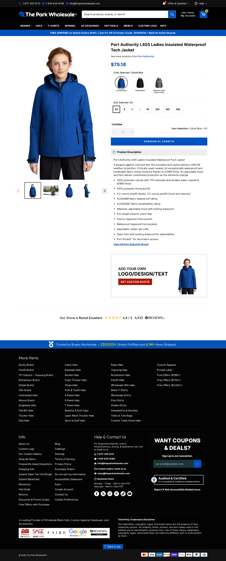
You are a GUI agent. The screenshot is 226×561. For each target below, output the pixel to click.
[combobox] (129, 14)
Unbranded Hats (28, 395)
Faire (58, 484)
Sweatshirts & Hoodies (124, 410)
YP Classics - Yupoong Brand (36, 375)
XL (147, 109)
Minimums (25, 484)
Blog (57, 443)
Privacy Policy (63, 464)
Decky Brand (26, 364)
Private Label (164, 370)
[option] (32, 191)
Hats (39, 25)
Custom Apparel (166, 364)
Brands (25, 25)
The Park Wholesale (36, 555)
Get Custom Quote (135, 281)
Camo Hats (71, 364)
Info (163, 25)
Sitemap (60, 454)
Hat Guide (24, 489)
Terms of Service (65, 459)
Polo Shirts (117, 400)
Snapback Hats (27, 405)
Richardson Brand (29, 380)
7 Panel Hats (72, 405)
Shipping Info (26, 469)
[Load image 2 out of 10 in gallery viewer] (32, 190)
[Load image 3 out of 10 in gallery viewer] (51, 190)
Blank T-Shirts (119, 390)
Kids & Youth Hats (75, 390)
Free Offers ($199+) (168, 375)
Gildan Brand (26, 385)
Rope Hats (117, 364)
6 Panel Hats (72, 400)
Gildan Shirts (118, 405)
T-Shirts (54, 25)
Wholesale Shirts (121, 395)
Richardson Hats (120, 375)
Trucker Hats (26, 415)
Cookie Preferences (66, 499)
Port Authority (146, 56)
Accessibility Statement (68, 479)
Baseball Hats (73, 370)
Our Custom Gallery (30, 454)
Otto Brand (25, 390)
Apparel (70, 25)
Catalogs (60, 448)
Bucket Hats (72, 375)
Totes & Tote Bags (121, 415)
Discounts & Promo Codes (34, 499)
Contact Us (61, 494)
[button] (61, 111)
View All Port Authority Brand (131, 244)
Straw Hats (71, 385)
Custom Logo (147, 25)
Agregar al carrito (159, 141)
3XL (168, 109)
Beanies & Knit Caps (77, 410)
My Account (188, 14)
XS (116, 109)
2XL (157, 109)
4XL (178, 109)
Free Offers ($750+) (169, 380)
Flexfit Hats (117, 380)
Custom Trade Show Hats (126, 420)
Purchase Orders (65, 469)
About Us (24, 443)
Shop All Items (27, 459)
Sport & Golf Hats (75, 420)
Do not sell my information (70, 474)
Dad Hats (24, 420)
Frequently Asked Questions (35, 464)
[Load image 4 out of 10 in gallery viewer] (69, 190)
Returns (23, 494)
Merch (129, 25)
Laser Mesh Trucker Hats (79, 415)
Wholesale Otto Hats (123, 385)
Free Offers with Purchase (34, 504)
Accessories (90, 25)
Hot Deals (111, 25)
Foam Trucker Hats (76, 380)
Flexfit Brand (26, 370)
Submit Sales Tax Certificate (35, 474)
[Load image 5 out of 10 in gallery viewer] (87, 190)
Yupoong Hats (119, 370)
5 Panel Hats (72, 395)
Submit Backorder (29, 479)
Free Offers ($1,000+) (169, 385)
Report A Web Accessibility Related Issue (177, 489)
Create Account (64, 489)
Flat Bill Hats (26, 410)
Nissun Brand (26, 400)
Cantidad (117, 124)
